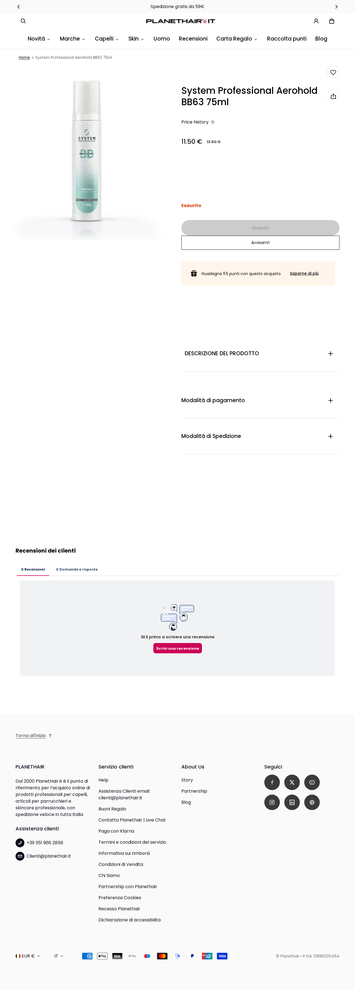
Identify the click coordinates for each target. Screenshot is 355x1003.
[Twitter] (292, 782)
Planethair (289, 956)
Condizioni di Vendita (120, 864)
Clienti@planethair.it (49, 856)
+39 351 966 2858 (45, 843)
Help (103, 780)
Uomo (162, 38)
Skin (133, 38)
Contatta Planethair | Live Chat (132, 820)
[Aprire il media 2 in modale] (87, 153)
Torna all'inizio (31, 735)
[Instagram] (272, 802)
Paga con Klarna (116, 831)
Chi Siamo (109, 875)
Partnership (194, 791)
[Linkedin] (292, 802)
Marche (70, 38)
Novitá (36, 38)
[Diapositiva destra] (336, 6)
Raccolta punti (286, 38)
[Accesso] (316, 21)
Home (24, 57)
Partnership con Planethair (127, 886)
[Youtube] (312, 782)
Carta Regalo (234, 38)
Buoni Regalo (112, 809)
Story (187, 780)
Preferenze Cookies (119, 897)
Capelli (104, 38)
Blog (321, 38)
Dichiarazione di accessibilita (129, 920)
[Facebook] (272, 782)
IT (56, 956)
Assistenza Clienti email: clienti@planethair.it (124, 794)
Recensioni (193, 38)
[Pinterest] (312, 802)
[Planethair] (182, 21)
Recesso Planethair (119, 909)
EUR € (28, 956)
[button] (23, 21)
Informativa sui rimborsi (124, 853)
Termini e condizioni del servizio (132, 842)
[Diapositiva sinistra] (19, 6)
